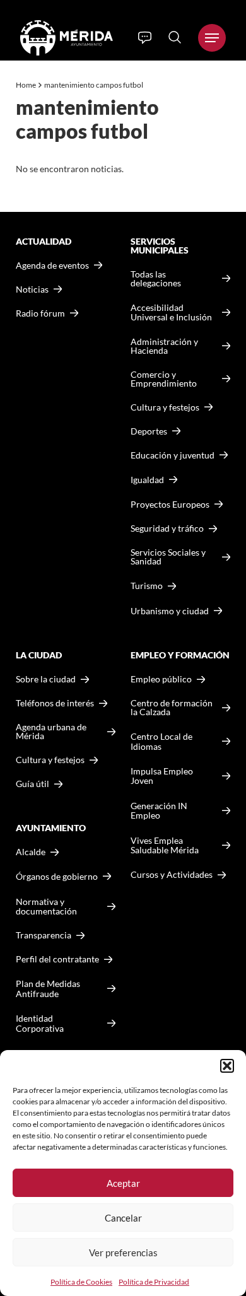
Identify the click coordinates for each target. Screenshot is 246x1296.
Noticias (32, 289)
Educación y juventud (172, 455)
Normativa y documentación (46, 906)
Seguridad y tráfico (167, 528)
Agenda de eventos (52, 265)
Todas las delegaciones (156, 279)
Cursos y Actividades (172, 874)
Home (26, 85)
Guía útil (32, 783)
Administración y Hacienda (164, 346)
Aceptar (123, 1183)
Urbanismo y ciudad (170, 611)
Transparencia (43, 935)
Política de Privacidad (154, 1282)
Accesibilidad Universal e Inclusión (171, 312)
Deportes (149, 431)
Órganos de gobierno (57, 876)
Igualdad (147, 479)
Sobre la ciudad (46, 679)
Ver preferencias (123, 1252)
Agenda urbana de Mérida (51, 731)
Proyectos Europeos (170, 504)
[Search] (174, 37)
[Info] (144, 38)
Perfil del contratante (57, 959)
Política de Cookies (81, 1282)
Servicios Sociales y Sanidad (168, 557)
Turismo (147, 585)
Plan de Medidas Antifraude (48, 988)
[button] (227, 1066)
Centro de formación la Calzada (172, 707)
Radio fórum (40, 313)
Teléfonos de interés (55, 703)
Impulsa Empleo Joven (162, 776)
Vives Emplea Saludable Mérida (165, 845)
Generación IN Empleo (159, 810)
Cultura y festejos (50, 760)
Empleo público (161, 679)
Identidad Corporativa (40, 1023)
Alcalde (30, 852)
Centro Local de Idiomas (161, 741)
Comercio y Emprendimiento (164, 379)
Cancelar (123, 1217)
